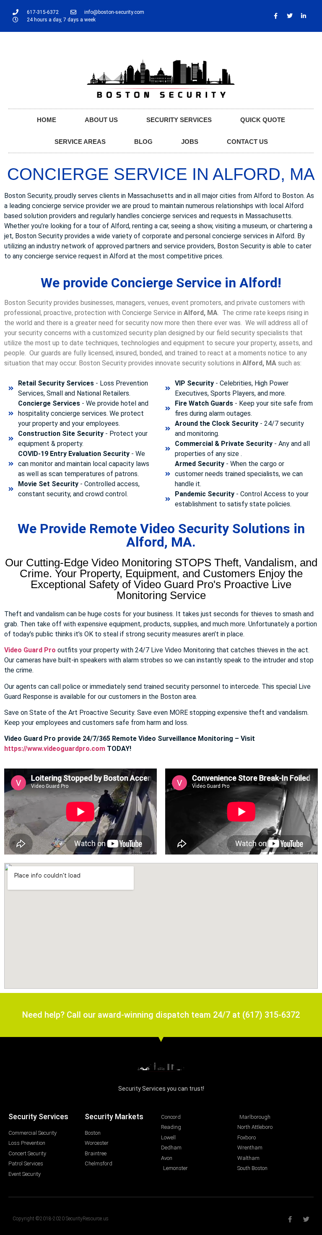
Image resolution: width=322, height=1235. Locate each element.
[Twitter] (290, 16)
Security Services (179, 119)
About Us (101, 119)
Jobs (189, 141)
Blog (143, 141)
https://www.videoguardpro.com (54, 749)
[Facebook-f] (276, 16)
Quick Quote (262, 119)
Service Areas (80, 141)
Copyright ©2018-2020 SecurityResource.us (61, 1219)
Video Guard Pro (30, 650)
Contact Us (247, 141)
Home (46, 119)
